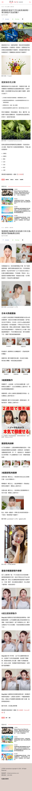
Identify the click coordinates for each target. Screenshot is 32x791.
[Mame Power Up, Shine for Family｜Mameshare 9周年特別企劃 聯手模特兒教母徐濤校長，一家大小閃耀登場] (7, 192)
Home (2, 6)
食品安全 (16, 179)
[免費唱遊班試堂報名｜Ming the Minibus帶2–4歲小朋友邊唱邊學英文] (7, 201)
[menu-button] (3, 2)
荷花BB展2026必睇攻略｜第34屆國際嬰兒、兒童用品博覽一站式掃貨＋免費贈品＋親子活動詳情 (22, 219)
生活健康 (20, 174)
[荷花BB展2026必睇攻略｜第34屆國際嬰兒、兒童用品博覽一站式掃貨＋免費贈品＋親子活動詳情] (7, 218)
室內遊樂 (15, 206)
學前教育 (15, 198)
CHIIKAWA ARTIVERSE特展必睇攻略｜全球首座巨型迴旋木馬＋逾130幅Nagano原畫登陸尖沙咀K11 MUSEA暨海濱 (22, 210)
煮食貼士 (12, 179)
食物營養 (21, 179)
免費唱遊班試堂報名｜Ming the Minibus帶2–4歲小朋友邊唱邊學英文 (22, 202)
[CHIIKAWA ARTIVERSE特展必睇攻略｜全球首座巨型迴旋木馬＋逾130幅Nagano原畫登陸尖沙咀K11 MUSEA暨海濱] (7, 209)
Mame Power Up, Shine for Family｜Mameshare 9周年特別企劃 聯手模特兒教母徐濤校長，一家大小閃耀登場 (22, 193)
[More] (22, 19)
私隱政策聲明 (5, 779)
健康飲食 (7, 179)
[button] (30, 2)
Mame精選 (7, 6)
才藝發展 (15, 189)
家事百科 (12, 6)
